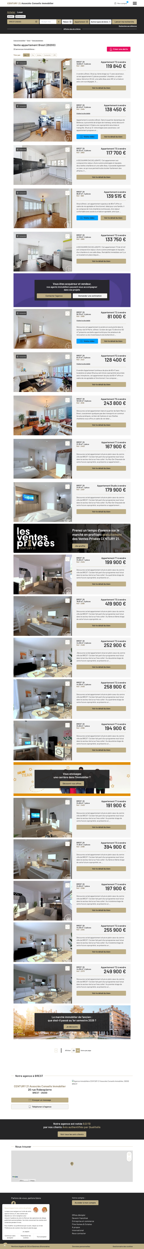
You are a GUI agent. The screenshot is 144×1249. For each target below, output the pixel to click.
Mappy (33, 1180)
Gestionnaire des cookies (123, 1246)
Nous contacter (79, 1233)
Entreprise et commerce (83, 1221)
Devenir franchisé (80, 1218)
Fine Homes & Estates (82, 1224)
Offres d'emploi (78, 1215)
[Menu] (135, 3)
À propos (76, 1227)
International (78, 1230)
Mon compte (122, 3)
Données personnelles (81, 1246)
